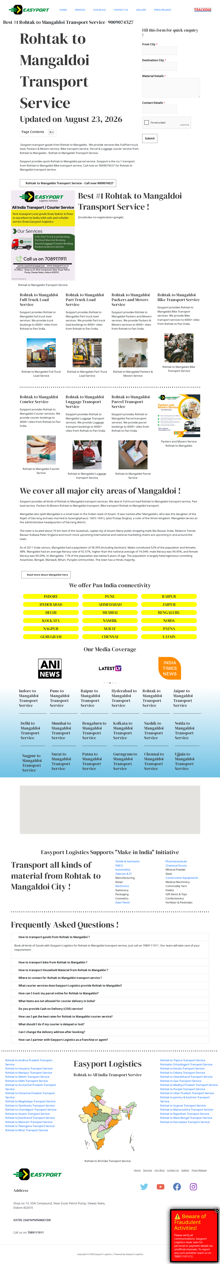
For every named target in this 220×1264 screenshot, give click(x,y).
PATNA (169, 628)
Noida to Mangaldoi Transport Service (184, 730)
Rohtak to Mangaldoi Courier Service (39, 399)
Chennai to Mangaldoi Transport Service (154, 761)
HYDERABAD (51, 604)
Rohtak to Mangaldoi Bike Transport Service (179, 297)
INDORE (51, 596)
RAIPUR (169, 596)
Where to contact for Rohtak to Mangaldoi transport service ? (60, 978)
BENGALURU (169, 612)
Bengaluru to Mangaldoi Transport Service (94, 730)
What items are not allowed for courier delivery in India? (57, 1001)
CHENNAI (110, 636)
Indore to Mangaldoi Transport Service (28, 698)
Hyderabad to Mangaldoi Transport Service (124, 698)
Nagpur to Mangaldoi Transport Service (32, 763)
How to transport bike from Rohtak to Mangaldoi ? (53, 962)
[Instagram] (193, 1187)
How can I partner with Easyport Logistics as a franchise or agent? (63, 1040)
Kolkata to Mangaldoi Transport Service (123, 730)
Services (80, 9)
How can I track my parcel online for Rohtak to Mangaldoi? (59, 993)
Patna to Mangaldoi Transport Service (92, 761)
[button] (202, 9)
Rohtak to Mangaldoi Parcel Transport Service (131, 401)
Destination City (154, 60)
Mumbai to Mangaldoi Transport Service (61, 730)
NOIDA (169, 620)
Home (63, 9)
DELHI (51, 612)
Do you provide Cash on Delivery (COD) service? (51, 1009)
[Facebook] (177, 1187)
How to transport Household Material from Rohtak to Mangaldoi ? (63, 970)
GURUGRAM (51, 636)
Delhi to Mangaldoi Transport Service (30, 730)
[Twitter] (144, 1187)
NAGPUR (50, 628)
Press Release (162, 9)
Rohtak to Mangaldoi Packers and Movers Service (131, 299)
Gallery (141, 9)
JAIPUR (169, 604)
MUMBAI (110, 612)
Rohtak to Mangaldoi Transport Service (152, 698)
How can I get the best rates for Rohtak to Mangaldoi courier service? (66, 1016)
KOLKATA (51, 620)
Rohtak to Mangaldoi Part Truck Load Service (85, 299)
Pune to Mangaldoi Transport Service (59, 698)
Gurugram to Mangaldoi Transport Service (125, 761)
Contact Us (121, 9)
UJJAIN (169, 636)
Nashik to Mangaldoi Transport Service (154, 730)
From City (150, 44)
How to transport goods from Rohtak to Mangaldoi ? (54, 937)
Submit (150, 138)
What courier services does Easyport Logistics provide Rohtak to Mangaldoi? (70, 985)
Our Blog (99, 9)
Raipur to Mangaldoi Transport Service (90, 698)
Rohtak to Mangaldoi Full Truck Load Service (39, 299)
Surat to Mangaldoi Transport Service (61, 761)
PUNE (110, 596)
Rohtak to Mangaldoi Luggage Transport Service (85, 401)
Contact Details (153, 103)
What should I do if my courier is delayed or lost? (51, 1024)
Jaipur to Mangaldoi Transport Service (183, 698)
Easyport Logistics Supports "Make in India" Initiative (110, 852)
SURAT (110, 628)
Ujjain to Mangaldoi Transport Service (184, 761)
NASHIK (110, 620)
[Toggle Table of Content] (49, 132)
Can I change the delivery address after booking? (52, 1032)
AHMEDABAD (110, 604)
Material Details (154, 76)
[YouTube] (160, 1187)
